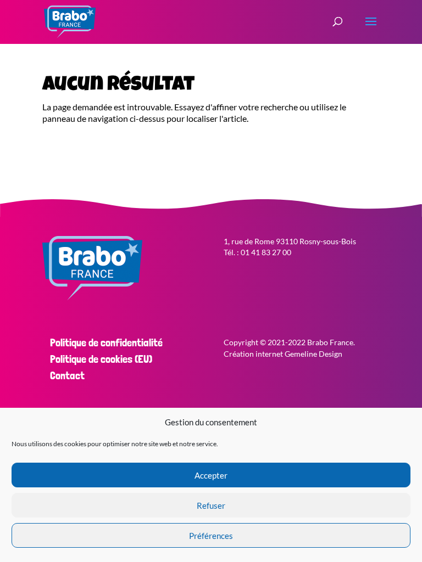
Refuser (211, 505)
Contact (67, 375)
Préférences (211, 536)
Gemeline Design (313, 353)
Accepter (211, 475)
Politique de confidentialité (106, 342)
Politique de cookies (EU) (101, 359)
